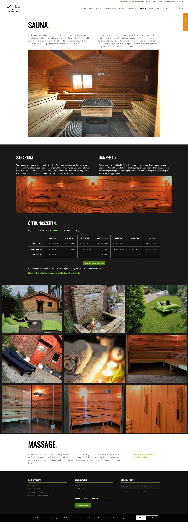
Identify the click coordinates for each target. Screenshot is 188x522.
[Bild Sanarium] (95, 409)
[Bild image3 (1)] (33, 310)
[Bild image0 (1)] (95, 310)
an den (174, 1)
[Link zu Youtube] (182, 8)
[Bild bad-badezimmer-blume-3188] (95, 360)
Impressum (79, 485)
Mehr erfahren (152, 518)
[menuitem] (83, 8)
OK (140, 518)
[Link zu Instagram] (179, 8)
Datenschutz (80, 488)
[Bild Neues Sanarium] (33, 409)
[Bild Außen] (33, 360)
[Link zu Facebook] (176, 8)
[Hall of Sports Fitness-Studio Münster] (13, 8)
